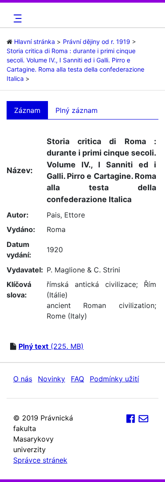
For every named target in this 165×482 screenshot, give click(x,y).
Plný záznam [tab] (76, 110)
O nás (22, 378)
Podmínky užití (114, 378)
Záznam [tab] (27, 110)
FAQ (77, 378)
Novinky (51, 378)
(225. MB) (51, 346)
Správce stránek (40, 460)
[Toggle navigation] (16, 18)
